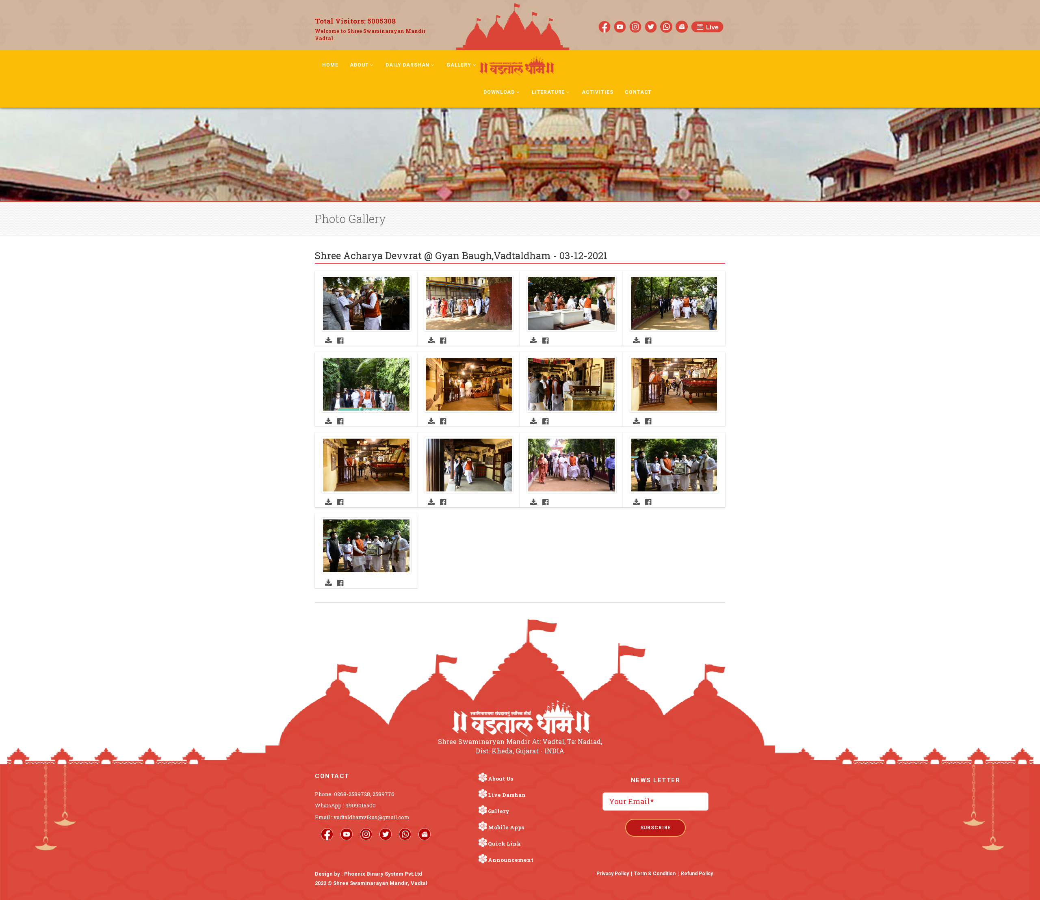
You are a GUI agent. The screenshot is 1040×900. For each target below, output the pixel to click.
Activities (597, 92)
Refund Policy (697, 873)
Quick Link (504, 843)
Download (499, 92)
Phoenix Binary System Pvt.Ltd (383, 874)
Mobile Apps (506, 827)
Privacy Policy (612, 873)
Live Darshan (507, 794)
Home (330, 65)
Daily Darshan (407, 65)
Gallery (458, 65)
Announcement (510, 859)
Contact (638, 92)
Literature (548, 92)
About (359, 65)
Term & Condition (655, 873)
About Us (500, 778)
